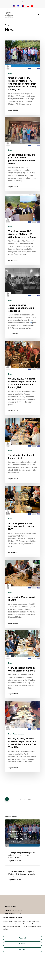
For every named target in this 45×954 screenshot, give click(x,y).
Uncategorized (18, 734)
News (10, 73)
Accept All (22, 938)
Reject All (22, 950)
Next (29, 799)
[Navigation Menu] (39, 14)
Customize (22, 944)
